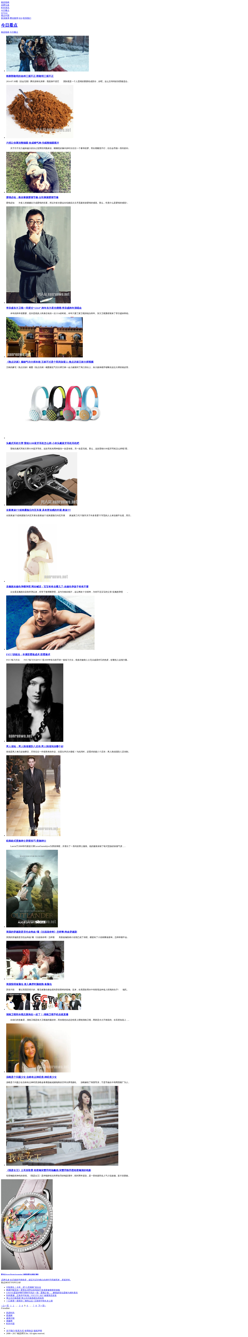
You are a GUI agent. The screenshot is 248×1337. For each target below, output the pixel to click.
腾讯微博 (14, 18)
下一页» (42, 1306)
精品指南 (5, 2)
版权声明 (38, 1331)
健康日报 (10, 1318)
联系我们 (27, 18)
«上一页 (5, 1306)
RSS (20, 18)
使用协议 (29, 1331)
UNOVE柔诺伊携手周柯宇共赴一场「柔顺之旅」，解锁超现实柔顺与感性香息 (42, 1293)
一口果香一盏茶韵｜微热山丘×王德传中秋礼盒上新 (29, 1301)
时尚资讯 (5, 8)
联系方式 (19, 1331)
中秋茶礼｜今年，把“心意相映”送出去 (23, 1287)
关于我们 (10, 1331)
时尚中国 (10, 1324)
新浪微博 (5, 18)
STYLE (4, 13)
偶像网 (9, 1321)
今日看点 (5, 10)
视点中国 (5, 15)
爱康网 (9, 1315)
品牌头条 (5, 5)
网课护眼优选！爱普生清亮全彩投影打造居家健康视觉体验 (33, 1290)
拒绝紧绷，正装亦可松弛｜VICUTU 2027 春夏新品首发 (31, 1295)
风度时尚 (10, 1313)
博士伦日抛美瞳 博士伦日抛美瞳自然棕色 (25, 1298)
